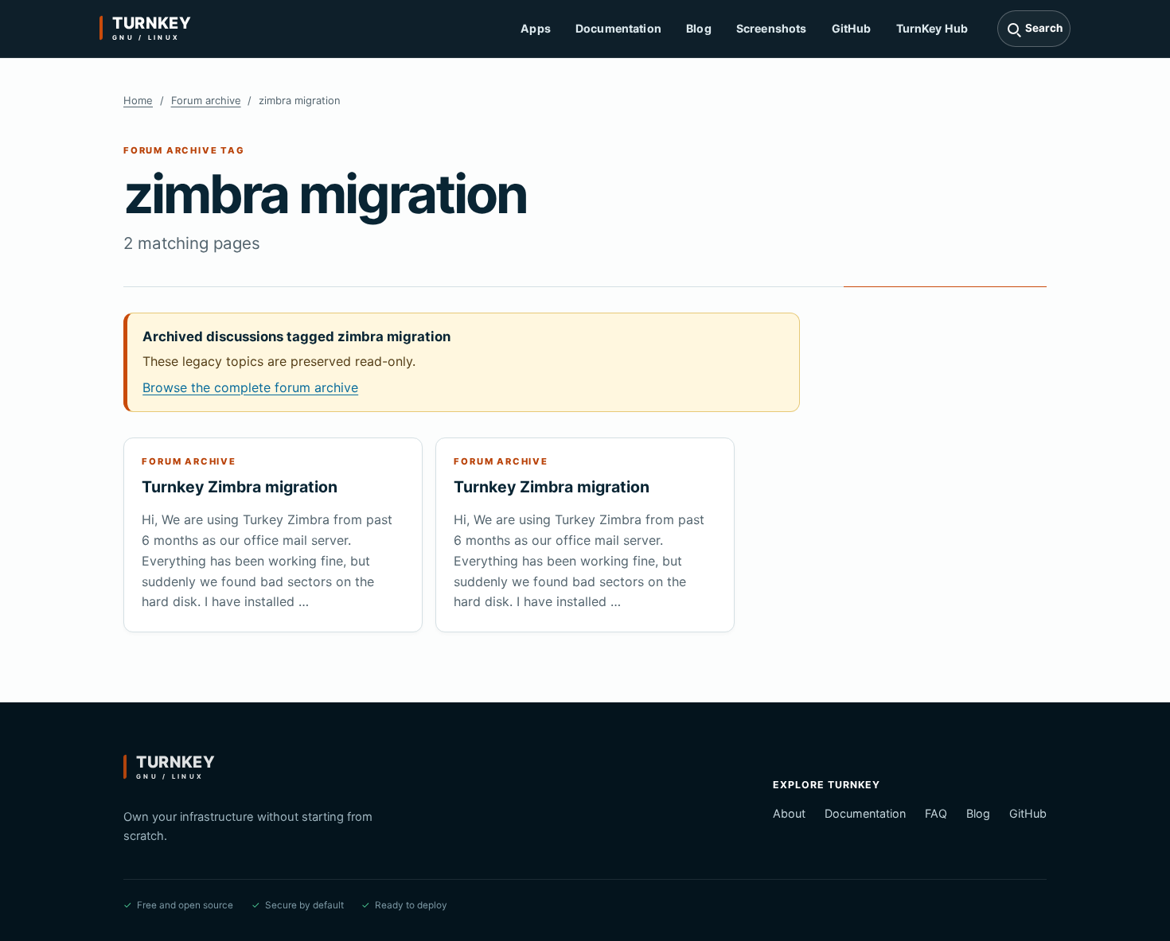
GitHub (852, 28)
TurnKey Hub (932, 28)
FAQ (936, 813)
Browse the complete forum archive (250, 387)
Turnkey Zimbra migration (239, 486)
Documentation (618, 28)
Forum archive (206, 100)
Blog (699, 28)
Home (138, 100)
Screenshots (771, 28)
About (789, 813)
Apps (536, 28)
